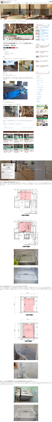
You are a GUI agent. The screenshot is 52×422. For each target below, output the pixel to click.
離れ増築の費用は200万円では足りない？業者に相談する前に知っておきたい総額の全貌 (44, 30)
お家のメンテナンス (39, 78)
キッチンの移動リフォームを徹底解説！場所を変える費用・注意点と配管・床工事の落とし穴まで (44, 66)
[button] (19, 3)
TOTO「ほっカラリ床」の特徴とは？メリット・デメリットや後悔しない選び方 (44, 36)
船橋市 (23, 165)
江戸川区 (19, 166)
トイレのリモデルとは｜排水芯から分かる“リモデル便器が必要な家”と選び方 (44, 27)
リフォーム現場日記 (39, 89)
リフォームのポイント (39, 87)
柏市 (25, 165)
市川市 (21, 165)
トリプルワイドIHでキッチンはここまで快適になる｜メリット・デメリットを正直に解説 (44, 39)
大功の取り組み (39, 94)
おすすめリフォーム (39, 74)
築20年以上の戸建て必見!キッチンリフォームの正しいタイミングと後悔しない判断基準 (44, 52)
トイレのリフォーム (39, 85)
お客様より (38, 76)
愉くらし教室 (38, 96)
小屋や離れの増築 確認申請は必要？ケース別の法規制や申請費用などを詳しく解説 (44, 33)
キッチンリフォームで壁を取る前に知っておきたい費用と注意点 (44, 61)
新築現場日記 (38, 98)
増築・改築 (38, 92)
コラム (37, 83)
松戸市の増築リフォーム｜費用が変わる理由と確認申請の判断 (44, 47)
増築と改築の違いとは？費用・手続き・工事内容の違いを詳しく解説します (44, 56)
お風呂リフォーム (39, 80)
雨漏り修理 (38, 101)
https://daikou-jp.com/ (5, 170)
